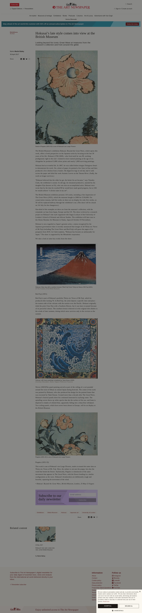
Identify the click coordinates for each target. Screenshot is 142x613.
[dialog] (119, 601)
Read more (106, 601)
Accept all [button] (107, 606)
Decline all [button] (129, 606)
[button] (118, 610)
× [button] (140, 591)
